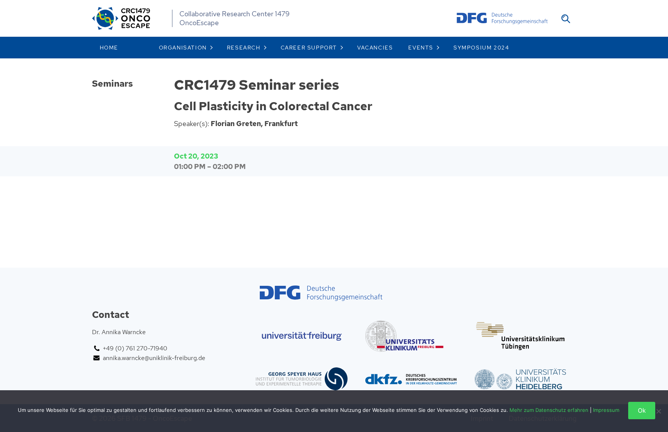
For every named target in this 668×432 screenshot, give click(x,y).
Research (244, 47)
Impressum (606, 410)
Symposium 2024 (481, 47)
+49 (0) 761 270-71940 (135, 348)
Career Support (309, 47)
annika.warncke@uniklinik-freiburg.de (154, 358)
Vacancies (375, 47)
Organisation (183, 47)
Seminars (112, 83)
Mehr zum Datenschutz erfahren (549, 410)
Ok (642, 410)
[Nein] (658, 411)
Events (420, 47)
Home (109, 47)
